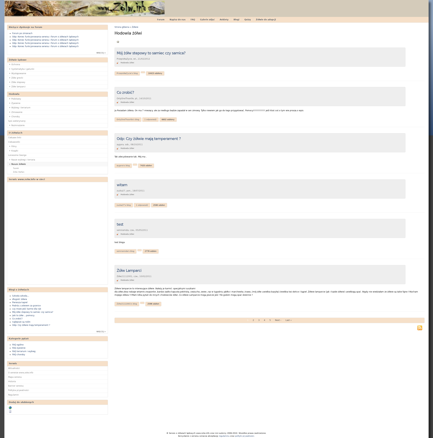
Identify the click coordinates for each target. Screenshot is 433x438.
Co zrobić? (17, 318)
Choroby (15, 116)
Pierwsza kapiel (19, 302)
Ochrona (15, 64)
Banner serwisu (16, 386)
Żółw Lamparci (129, 270)
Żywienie (15, 103)
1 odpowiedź (150, 119)
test (120, 224)
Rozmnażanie (18, 125)
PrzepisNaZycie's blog (127, 73)
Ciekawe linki (14, 137)
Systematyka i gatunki (22, 69)
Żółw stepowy (18, 82)
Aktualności (14, 368)
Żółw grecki (17, 78)
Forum (161, 19)
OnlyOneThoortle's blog (128, 119)
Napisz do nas (178, 19)
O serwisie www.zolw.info (20, 372)
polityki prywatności (244, 436)
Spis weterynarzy (17, 121)
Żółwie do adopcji (266, 19)
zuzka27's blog (124, 205)
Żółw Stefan (18, 172)
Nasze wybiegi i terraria (23, 160)
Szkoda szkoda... (20, 296)
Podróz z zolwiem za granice (26, 305)
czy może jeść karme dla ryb (26, 309)
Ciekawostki (14, 142)
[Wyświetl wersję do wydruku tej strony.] (118, 42)
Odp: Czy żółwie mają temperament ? (31, 325)
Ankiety (224, 19)
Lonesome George (17, 155)
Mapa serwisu (15, 377)
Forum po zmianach (22, 33)
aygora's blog (123, 166)
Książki (14, 151)
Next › (278, 320)
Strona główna (122, 27)
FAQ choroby (18, 354)
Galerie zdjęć (207, 19)
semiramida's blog (125, 251)
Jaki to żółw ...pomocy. (23, 315)
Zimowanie (16, 112)
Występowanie (18, 73)
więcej (100, 53)
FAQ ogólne (18, 345)
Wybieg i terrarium (20, 107)
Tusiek (16, 168)
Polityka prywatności (18, 390)
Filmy (14, 146)
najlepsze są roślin (21, 322)
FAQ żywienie (18, 348)
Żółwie (135, 27)
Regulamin (13, 395)
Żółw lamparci (18, 86)
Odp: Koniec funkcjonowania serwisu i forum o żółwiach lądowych (45, 37)
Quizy (247, 19)
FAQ (193, 19)
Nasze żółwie (18, 164)
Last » (289, 320)
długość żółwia (19, 299)
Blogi (236, 19)
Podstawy (16, 99)
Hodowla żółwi (127, 63)
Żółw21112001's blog (127, 304)
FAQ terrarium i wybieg (24, 351)
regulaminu (224, 436)
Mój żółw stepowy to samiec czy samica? (32, 312)
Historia (12, 381)
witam (122, 185)
